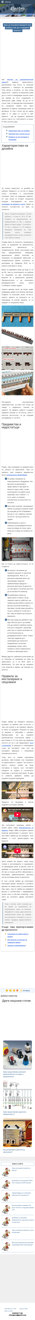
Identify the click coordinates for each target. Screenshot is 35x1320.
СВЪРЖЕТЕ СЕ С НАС (10, 1308)
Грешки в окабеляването (16, 945)
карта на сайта (24, 1308)
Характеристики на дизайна (19, 131)
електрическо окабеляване (17, 475)
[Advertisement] (17, 49)
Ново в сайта (17, 1164)
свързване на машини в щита (13, 204)
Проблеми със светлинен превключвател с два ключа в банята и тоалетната (23, 1220)
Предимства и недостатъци (19, 134)
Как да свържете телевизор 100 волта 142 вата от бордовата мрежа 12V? (23, 1207)
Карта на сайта (8, 1311)
